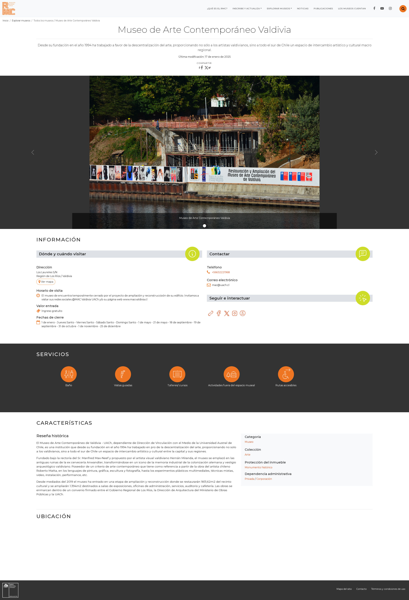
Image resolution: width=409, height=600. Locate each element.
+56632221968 (221, 272)
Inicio (5, 20)
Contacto (361, 589)
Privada (249, 478)
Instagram (235, 313)
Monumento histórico (258, 467)
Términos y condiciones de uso (388, 589)
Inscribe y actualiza (246, 8)
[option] (204, 381)
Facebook (219, 313)
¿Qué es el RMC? (217, 8)
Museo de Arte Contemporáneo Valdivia (77, 20)
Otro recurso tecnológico (243, 313)
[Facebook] (200, 68)
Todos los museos (43, 20)
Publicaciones (323, 8)
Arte (247, 454)
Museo (249, 441)
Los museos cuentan (352, 8)
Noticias (303, 8)
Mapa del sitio (344, 589)
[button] (32, 152)
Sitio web (211, 313)
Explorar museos (278, 8)
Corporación (264, 478)
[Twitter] (207, 68)
